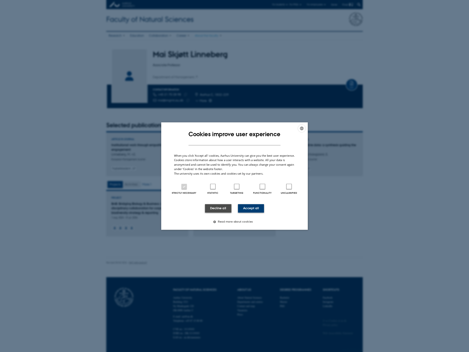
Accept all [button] (251, 208)
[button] (234, 221)
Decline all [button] (218, 208)
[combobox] (302, 128)
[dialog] (234, 176)
